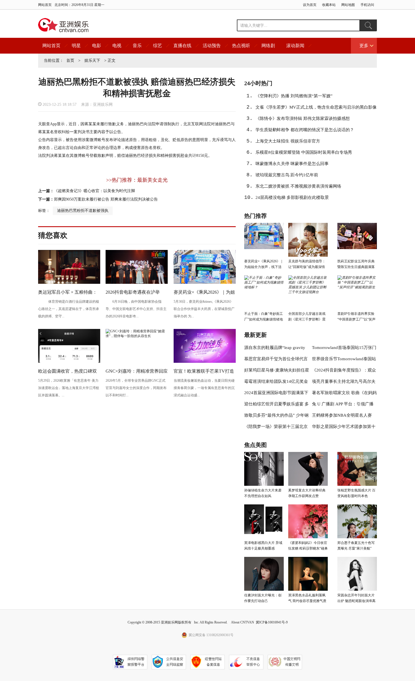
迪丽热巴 (136, 124)
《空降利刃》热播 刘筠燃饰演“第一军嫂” (294, 96)
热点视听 (241, 45)
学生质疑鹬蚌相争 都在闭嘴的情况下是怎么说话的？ (304, 130)
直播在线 (182, 45)
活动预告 (212, 45)
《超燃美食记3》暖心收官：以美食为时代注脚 (94, 191)
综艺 (157, 45)
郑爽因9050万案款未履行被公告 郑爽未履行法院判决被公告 (106, 199)
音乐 (137, 45)
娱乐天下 (92, 60)
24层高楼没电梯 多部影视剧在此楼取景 (292, 197)
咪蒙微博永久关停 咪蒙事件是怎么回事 (292, 163)
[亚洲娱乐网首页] (63, 25)
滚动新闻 (295, 45)
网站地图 (348, 5)
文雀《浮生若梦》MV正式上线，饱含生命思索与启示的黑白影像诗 (316, 109)
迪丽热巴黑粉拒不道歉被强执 (82, 210)
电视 (116, 45)
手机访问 (367, 5)
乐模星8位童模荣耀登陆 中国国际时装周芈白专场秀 (303, 152)
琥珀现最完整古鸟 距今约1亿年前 (286, 175)
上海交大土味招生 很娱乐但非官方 (287, 141)
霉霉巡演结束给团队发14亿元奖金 (276, 381)
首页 (70, 60)
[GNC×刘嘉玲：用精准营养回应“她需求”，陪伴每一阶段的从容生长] (137, 336)
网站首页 (45, 5)
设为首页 (309, 5)
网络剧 (268, 45)
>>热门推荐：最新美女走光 (137, 180)
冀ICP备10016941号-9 (272, 622)
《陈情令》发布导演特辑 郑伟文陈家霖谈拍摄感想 (302, 118)
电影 (96, 45)
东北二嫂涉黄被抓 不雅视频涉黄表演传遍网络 (298, 186)
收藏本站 (329, 5)
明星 (76, 45)
